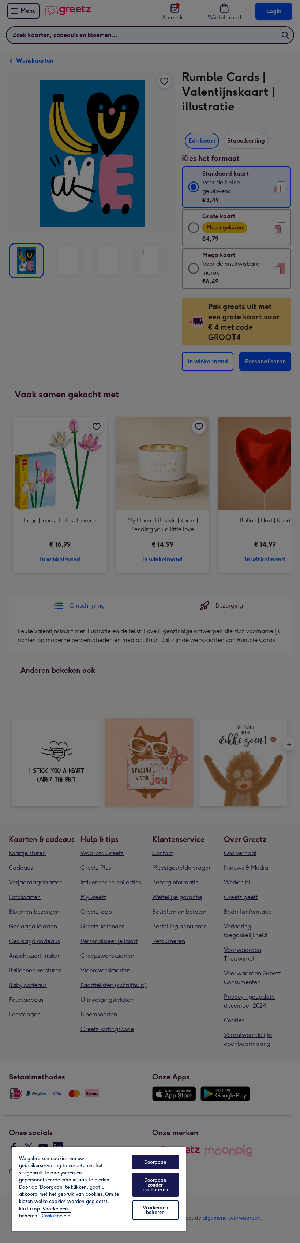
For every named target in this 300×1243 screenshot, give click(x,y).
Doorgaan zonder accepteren (155, 1184)
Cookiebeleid (56, 1215)
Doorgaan (155, 1162)
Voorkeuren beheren (155, 1210)
